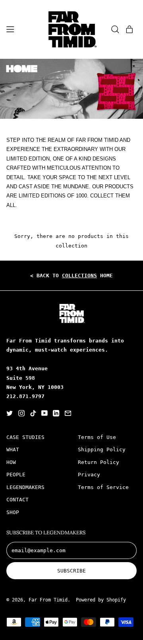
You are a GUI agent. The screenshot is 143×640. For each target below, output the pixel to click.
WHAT (12, 449)
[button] (115, 29)
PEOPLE (15, 475)
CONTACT (17, 500)
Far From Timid (48, 600)
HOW (11, 462)
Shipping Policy (102, 449)
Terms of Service (103, 487)
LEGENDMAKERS (25, 487)
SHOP (12, 512)
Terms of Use (97, 437)
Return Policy (98, 462)
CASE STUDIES (25, 437)
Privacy (89, 475)
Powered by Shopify (101, 600)
